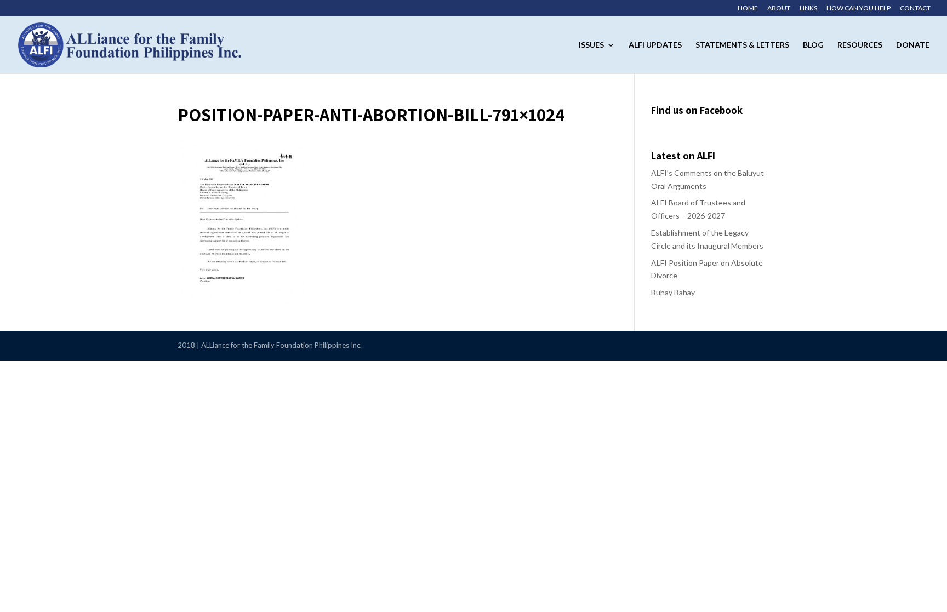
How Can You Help (858, 8)
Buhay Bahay (673, 292)
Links (808, 8)
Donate (912, 45)
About (778, 8)
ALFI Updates (655, 45)
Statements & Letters (742, 45)
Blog (813, 45)
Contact (915, 8)
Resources (859, 45)
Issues (591, 45)
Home (748, 8)
